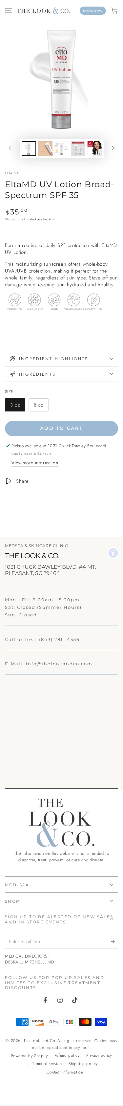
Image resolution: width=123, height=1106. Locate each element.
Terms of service (47, 1064)
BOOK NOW (93, 10)
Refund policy (67, 1055)
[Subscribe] (114, 942)
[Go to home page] (43, 10)
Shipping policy (83, 1064)
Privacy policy (99, 1055)
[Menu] (8, 10)
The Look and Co (39, 1041)
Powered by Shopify (29, 1056)
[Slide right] (113, 149)
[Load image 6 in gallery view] (94, 148)
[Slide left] (10, 149)
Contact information (65, 1072)
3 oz (17, 406)
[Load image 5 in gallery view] (78, 148)
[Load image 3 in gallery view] (45, 148)
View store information (34, 462)
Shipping (12, 219)
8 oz (41, 406)
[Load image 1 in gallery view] (29, 148)
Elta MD (12, 173)
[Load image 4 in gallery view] (61, 148)
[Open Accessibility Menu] (113, 553)
